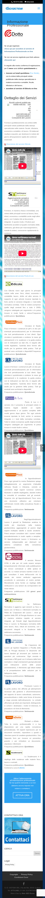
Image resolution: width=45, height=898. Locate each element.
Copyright (14, 874)
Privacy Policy (9, 864)
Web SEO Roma (28, 893)
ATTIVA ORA (22, 795)
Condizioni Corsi (21, 877)
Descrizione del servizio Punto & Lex (20, 276)
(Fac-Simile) (34, 73)
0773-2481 (15, 890)
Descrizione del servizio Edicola (18, 144)
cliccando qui (9, 60)
